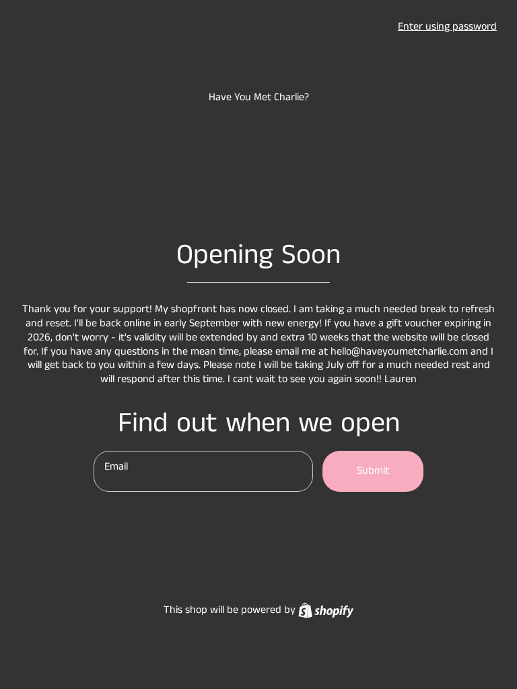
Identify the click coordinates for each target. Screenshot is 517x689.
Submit (373, 470)
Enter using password (447, 26)
